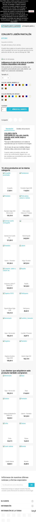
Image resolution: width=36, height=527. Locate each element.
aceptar (31, 11)
